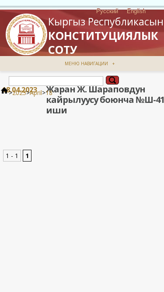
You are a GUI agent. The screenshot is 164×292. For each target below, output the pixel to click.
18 (48, 92)
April (36, 92)
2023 (19, 92)
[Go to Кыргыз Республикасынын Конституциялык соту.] (4, 92)
